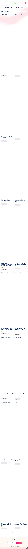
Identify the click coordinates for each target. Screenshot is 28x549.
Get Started (19, 542)
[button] (27, 548)
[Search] (26, 3)
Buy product (4, 75)
